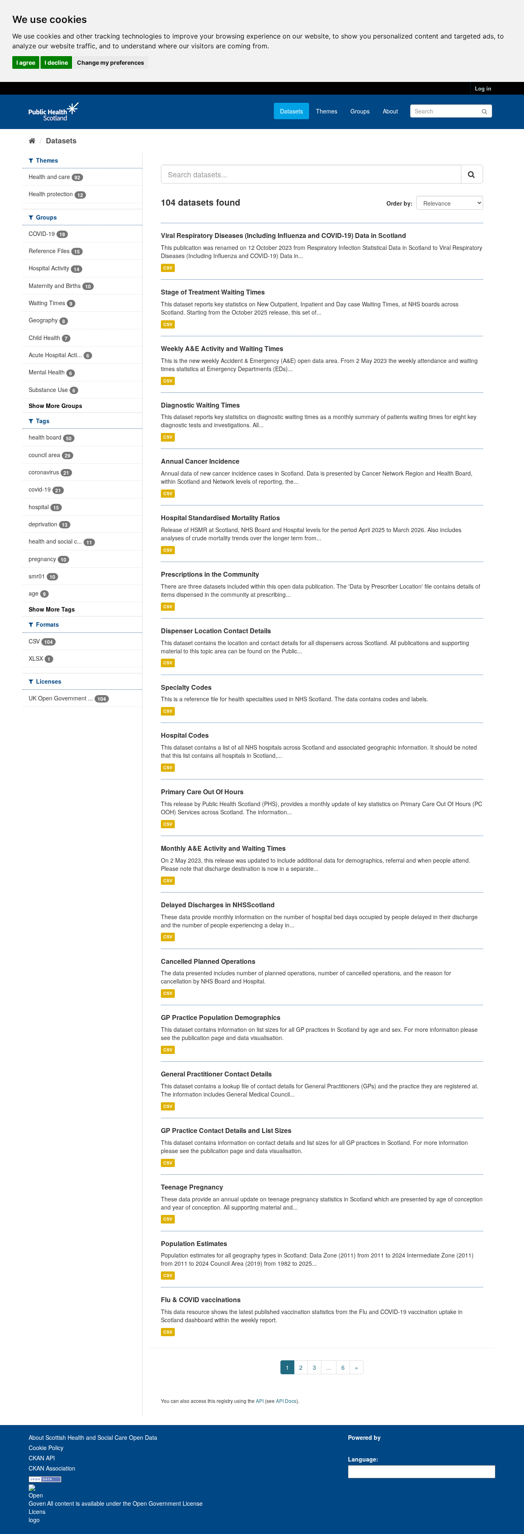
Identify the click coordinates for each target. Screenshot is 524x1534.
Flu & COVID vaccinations (201, 1299)
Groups (360, 111)
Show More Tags (52, 609)
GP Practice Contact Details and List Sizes (226, 1130)
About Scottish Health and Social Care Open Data (93, 1437)
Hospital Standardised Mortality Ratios (220, 517)
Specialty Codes (186, 687)
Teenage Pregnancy (192, 1187)
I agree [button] (25, 62)
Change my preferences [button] (110, 62)
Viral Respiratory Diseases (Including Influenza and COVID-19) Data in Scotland (283, 235)
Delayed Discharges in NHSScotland (218, 904)
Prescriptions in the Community (210, 574)
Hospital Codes (185, 735)
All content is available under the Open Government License (124, 1503)
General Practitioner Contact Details (216, 1074)
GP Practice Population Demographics (220, 1017)
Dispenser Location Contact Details (216, 630)
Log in (483, 88)
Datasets (291, 111)
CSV (167, 268)
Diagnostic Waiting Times (200, 405)
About (390, 111)
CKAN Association (52, 1468)
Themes (326, 111)
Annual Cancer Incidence (200, 461)
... (328, 1367)
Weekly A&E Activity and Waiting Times (222, 348)
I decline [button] (56, 62)
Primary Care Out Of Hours (202, 791)
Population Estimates (194, 1243)
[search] (472, 174)
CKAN (362, 1446)
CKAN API (42, 1458)
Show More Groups (55, 405)
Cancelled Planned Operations (208, 961)
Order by (398, 203)
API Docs (286, 1400)
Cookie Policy (46, 1447)
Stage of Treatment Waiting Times (213, 292)
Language (362, 1459)
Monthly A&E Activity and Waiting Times (223, 848)
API (260, 1400)
